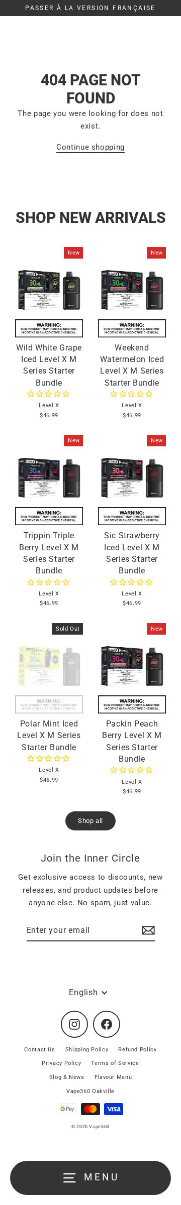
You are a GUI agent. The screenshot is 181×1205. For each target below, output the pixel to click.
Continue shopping (90, 147)
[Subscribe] (147, 931)
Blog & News (66, 1077)
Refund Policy (137, 1049)
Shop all (90, 820)
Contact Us (39, 1049)
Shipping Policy (87, 1049)
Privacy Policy (61, 1063)
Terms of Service (115, 1063)
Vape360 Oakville (90, 1091)
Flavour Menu (113, 1077)
